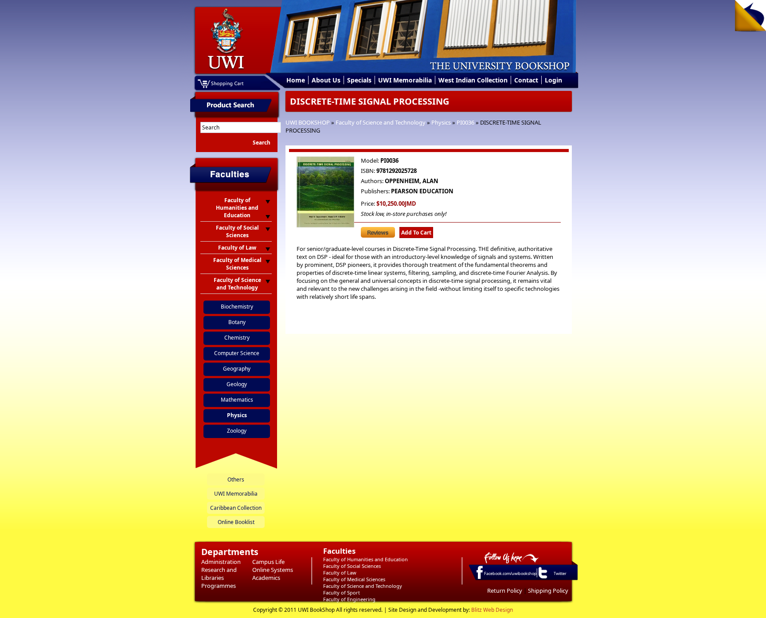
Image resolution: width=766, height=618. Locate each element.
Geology (237, 384)
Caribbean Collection (236, 508)
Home (295, 80)
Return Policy (504, 591)
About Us (326, 80)
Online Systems (272, 570)
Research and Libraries (219, 574)
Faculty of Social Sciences (352, 566)
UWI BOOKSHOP (307, 122)
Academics (266, 578)
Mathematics (237, 399)
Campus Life (268, 562)
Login (553, 80)
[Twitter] (542, 578)
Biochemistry (237, 306)
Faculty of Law (339, 572)
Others (235, 479)
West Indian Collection (473, 80)
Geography (236, 368)
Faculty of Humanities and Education (365, 559)
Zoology (236, 430)
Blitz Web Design (492, 610)
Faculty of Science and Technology (381, 122)
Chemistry (237, 337)
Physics (441, 122)
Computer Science (236, 353)
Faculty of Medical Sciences (354, 579)
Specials (359, 80)
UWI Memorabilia (405, 80)
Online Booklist (236, 522)
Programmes (218, 586)
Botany (237, 322)
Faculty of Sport (341, 592)
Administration (221, 562)
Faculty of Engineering (349, 599)
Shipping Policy (548, 591)
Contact (526, 80)
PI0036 (465, 122)
